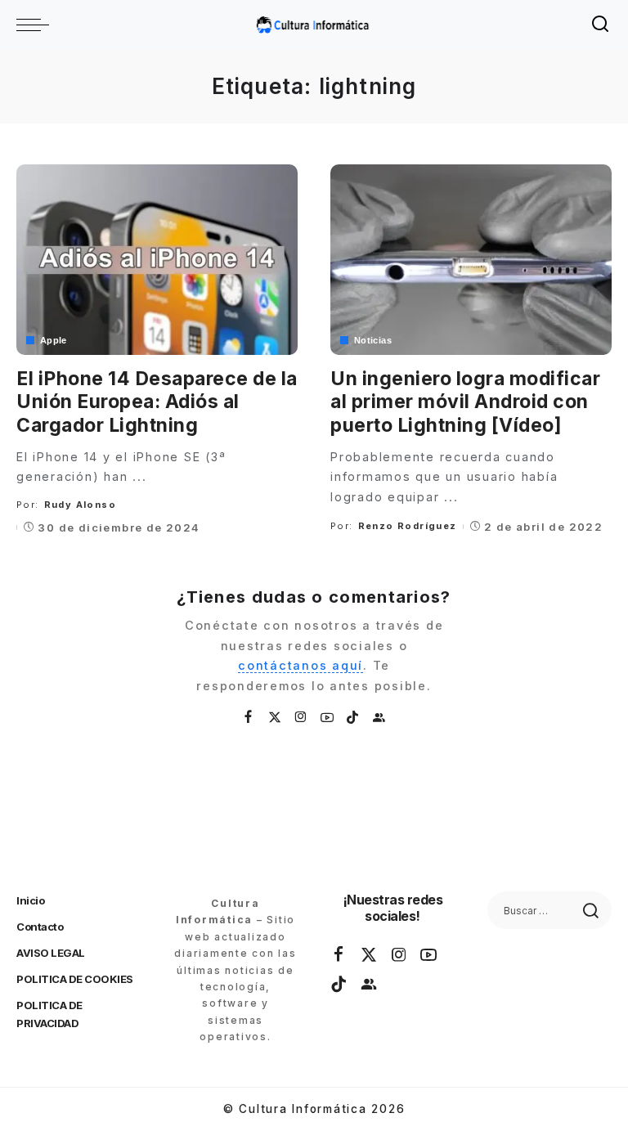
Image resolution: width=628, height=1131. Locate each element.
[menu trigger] (36, 24)
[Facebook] (249, 717)
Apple (53, 340)
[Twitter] (275, 717)
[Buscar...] (601, 24)
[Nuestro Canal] (379, 717)
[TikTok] (353, 717)
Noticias (373, 340)
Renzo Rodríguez (407, 526)
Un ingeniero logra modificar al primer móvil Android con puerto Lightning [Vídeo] (465, 402)
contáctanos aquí (300, 665)
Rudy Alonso (80, 504)
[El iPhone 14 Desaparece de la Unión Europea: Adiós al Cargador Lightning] (157, 259)
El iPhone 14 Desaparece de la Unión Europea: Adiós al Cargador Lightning (157, 402)
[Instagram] (302, 717)
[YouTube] (328, 717)
